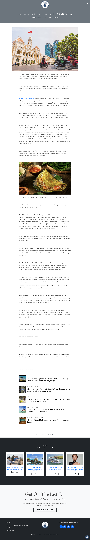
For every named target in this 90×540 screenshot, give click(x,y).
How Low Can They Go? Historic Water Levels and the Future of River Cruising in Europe (48, 390)
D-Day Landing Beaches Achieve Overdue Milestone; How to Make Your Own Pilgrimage (47, 379)
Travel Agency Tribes (54, 534)
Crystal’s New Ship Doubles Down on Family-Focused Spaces (48, 421)
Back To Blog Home (45, 434)
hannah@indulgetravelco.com (69, 522)
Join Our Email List (45, 510)
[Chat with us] (87, 537)
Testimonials (10, 530)
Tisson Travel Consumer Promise (17, 525)
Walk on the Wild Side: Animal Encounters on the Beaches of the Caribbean (46, 410)
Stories (8, 527)
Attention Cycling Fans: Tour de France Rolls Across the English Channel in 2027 (49, 400)
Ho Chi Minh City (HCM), (27, 98)
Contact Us (9, 522)
